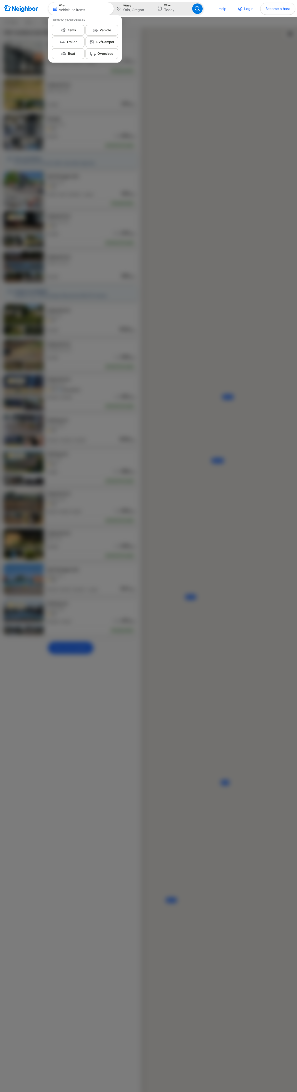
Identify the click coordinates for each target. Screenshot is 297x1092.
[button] (81, 8)
